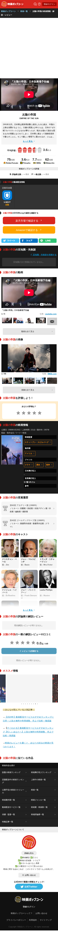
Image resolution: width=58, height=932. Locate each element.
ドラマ (27, 465)
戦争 (48, 465)
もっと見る (28, 141)
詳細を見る (29, 853)
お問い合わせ (30, 875)
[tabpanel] (29, 688)
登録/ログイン (49, 4)
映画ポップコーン (8, 11)
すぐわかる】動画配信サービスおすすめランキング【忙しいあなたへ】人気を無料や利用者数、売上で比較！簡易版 (28, 732)
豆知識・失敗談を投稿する (44, 255)
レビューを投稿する (29, 651)
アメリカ (28, 453)
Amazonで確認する (27, 230)
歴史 (38, 465)
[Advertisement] (29, 48)
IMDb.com (52, 374)
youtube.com (51, 314)
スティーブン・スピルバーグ (37, 442)
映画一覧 (24, 11)
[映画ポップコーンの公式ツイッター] (29, 887)
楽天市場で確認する (26, 220)
